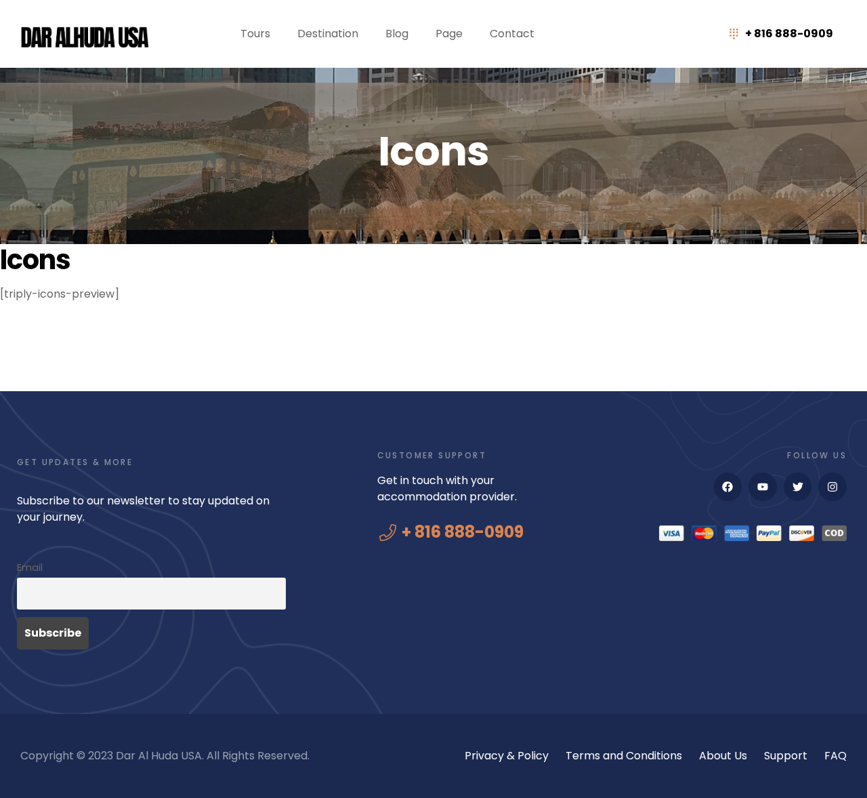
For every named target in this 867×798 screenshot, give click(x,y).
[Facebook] (728, 487)
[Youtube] (762, 487)
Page (449, 33)
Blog (396, 33)
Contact (512, 33)
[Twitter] (798, 487)
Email (30, 567)
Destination (327, 33)
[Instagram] (832, 487)
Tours (255, 33)
